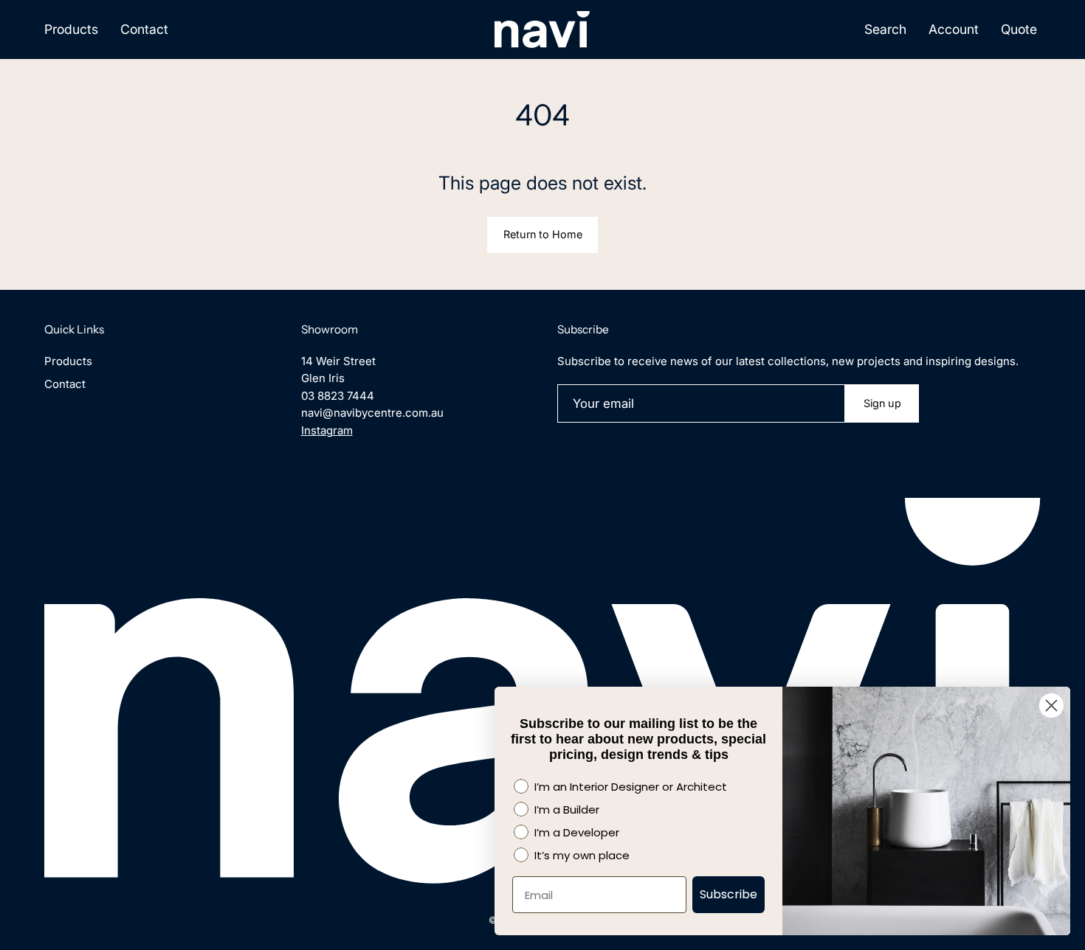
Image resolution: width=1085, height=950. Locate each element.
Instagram (327, 430)
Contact (65, 384)
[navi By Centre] (542, 29)
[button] (885, 29)
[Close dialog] (1051, 705)
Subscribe (728, 894)
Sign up (882, 403)
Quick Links (74, 329)
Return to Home (542, 234)
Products (68, 361)
